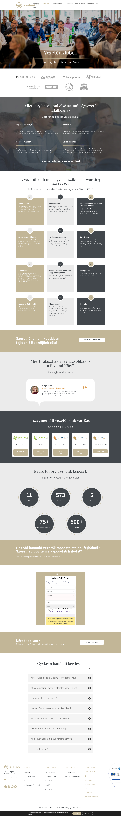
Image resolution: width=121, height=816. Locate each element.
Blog (97, 3)
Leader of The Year (80, 3)
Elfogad (77, 813)
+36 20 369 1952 (12, 782)
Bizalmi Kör (36, 3)
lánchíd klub (80, 452)
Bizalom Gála (90, 3)
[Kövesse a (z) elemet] (5, 786)
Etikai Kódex (89, 792)
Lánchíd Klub (49, 785)
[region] (60, 390)
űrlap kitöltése (92, 642)
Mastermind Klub (71, 767)
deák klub (60, 452)
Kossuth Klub (50, 772)
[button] (28, 390)
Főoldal (27, 772)
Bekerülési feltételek (32, 785)
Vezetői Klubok (30, 781)
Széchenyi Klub (50, 777)
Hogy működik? (71, 772)
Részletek (30, 814)
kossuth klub (40, 452)
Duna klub (100, 451)
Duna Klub (48, 789)
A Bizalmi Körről (30, 777)
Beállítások (87, 813)
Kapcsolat (35, 7)
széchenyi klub (20, 452)
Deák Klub (48, 781)
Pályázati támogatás (93, 796)
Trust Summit (69, 3)
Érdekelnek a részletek (92, 340)
